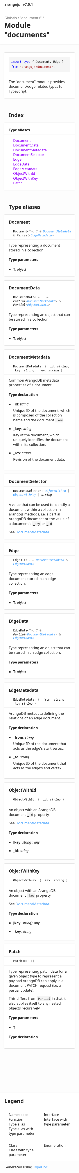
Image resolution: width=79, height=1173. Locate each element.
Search (51, 4)
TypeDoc (40, 1167)
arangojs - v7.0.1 (18, 4)
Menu (70, 4)
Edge (17, 159)
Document (22, 140)
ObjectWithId (24, 173)
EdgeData (21, 164)
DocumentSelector (28, 154)
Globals (10, 17)
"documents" (31, 17)
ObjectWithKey (25, 178)
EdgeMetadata (25, 169)
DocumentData (26, 145)
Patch (18, 183)
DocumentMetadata (30, 150)
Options (60, 4)
